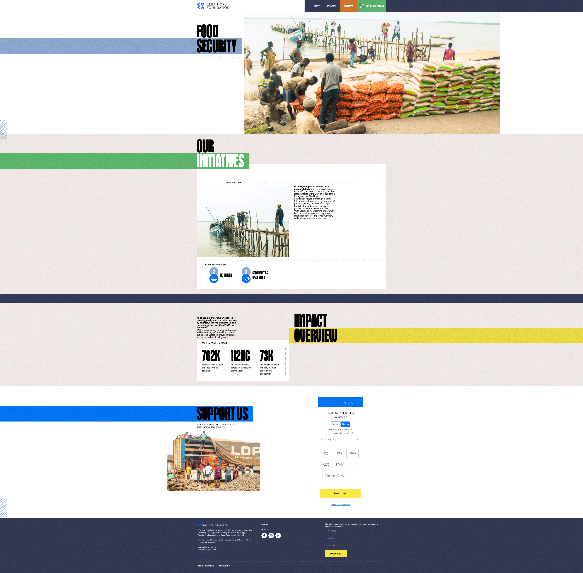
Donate (348, 6)
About (317, 6)
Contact (265, 524)
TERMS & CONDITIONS (206, 566)
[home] (221, 6)
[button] (331, 6)
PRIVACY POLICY (224, 566)
